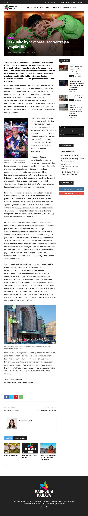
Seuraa (79, 189)
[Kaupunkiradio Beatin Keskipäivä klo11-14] (63, 98)
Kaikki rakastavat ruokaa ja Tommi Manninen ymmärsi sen (48, 457)
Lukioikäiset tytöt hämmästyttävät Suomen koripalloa (69, 166)
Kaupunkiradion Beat (11, 410)
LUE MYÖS (9, 438)
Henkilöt (7, 452)
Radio (71, 100)
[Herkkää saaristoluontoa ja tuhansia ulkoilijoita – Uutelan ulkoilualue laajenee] (63, 107)
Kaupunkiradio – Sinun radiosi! (71, 155)
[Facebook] (6, 397)
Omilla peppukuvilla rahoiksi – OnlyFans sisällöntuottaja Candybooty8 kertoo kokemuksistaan (76, 70)
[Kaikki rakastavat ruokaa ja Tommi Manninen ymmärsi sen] (48, 448)
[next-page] (9, 464)
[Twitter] (11, 397)
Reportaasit (73, 89)
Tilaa (80, 193)
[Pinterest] (16, 397)
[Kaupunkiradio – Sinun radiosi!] (30, 448)
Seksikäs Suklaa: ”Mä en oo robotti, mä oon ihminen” (70, 173)
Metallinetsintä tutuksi (11, 455)
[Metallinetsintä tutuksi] (12, 448)
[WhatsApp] (21, 397)
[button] (81, 7)
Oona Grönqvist (16, 52)
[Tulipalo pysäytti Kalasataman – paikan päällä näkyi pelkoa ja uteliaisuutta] (63, 83)
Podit (24, 452)
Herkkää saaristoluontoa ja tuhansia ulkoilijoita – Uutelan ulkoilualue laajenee (76, 109)
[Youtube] (46, 507)
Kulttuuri (10, 37)
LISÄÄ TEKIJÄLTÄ (20, 438)
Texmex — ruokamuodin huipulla (45, 410)
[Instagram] (41, 507)
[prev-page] (5, 464)
